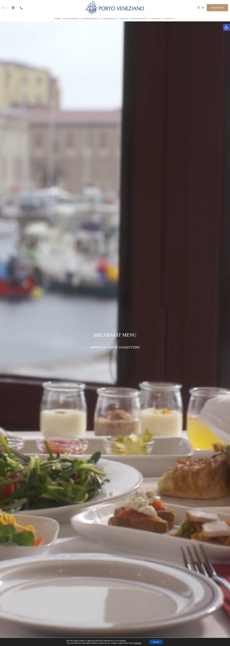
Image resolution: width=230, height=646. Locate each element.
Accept (156, 642)
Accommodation (89, 19)
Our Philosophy (71, 19)
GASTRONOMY (109, 19)
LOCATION (155, 19)
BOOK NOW (217, 7)
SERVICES (124, 19)
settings (137, 643)
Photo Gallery (138, 19)
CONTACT (168, 19)
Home (57, 19)
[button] (226, 27)
